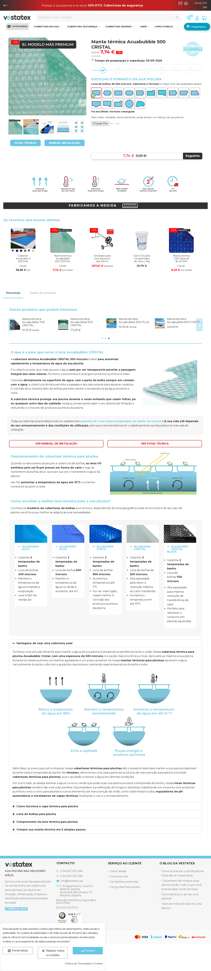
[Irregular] (140, 104)
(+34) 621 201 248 (71, 871)
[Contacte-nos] (190, 17)
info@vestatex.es (71, 880)
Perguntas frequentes (125, 887)
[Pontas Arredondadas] (118, 93)
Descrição (13, 292)
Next (199, 324)
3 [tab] (108, 338)
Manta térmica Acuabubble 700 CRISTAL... (33, 322)
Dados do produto (43, 292)
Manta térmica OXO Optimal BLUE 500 (181, 258)
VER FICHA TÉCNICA (155, 443)
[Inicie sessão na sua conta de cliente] (197, 18)
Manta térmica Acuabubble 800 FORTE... (184, 320)
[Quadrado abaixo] (195, 93)
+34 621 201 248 (200, 5)
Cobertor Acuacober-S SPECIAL (23, 258)
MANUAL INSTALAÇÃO (64, 142)
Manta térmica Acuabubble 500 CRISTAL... (81, 322)
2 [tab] (105, 338)
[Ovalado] (129, 93)
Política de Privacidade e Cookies (84, 963)
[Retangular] (96, 93)
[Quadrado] (173, 93)
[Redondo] (129, 104)
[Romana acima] (151, 93)
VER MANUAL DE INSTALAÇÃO (56, 443)
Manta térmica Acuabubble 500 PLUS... (135, 320)
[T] (96, 104)
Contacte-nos (119, 876)
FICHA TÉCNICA (25, 142)
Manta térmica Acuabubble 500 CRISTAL (62, 258)
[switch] (74, 920)
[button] (17, 26)
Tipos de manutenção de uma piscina (181, 906)
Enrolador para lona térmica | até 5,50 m (102, 258)
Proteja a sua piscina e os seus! (92, 5)
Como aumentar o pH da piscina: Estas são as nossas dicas (183, 873)
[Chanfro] (107, 93)
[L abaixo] (107, 104)
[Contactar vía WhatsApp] (186, 5)
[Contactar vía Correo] (180, 5)
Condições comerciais (124, 881)
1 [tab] (102, 338)
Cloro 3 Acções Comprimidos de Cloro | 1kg (141, 258)
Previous (11, 324)
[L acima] (118, 104)
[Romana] (140, 93)
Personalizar (17, 951)
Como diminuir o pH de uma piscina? (180, 896)
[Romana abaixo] (162, 93)
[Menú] (80, 913)
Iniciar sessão (118, 871)
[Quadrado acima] (184, 93)
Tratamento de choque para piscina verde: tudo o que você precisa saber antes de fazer (182, 885)
